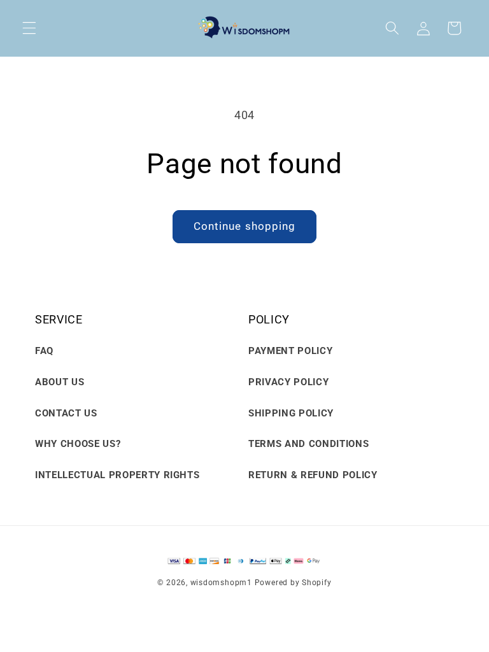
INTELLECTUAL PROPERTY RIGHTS (117, 475)
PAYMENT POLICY (290, 351)
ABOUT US (59, 382)
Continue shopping (245, 226)
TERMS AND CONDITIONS (308, 444)
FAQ (44, 351)
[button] (29, 28)
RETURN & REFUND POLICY (313, 475)
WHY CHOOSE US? (77, 444)
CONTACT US (66, 413)
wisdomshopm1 (221, 582)
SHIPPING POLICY (291, 413)
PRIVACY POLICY (288, 382)
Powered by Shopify (293, 582)
